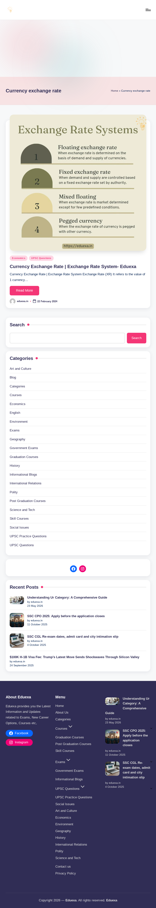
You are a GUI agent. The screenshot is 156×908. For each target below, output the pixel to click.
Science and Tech (22, 510)
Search (17, 324)
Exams (15, 430)
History (15, 465)
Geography (17, 439)
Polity (14, 492)
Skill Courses (19, 518)
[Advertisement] (78, 48)
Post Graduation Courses (28, 501)
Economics (18, 258)
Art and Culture (20, 369)
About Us (61, 712)
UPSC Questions (41, 258)
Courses (16, 395)
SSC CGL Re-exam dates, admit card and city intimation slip (72, 636)
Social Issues (19, 527)
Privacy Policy (65, 873)
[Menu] (148, 10)
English (15, 413)
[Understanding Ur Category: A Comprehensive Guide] (17, 600)
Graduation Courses (24, 457)
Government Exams (24, 448)
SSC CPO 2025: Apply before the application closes (67, 616)
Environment (19, 421)
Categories (17, 386)
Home (114, 90)
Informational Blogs (23, 474)
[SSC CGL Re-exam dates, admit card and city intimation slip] (17, 640)
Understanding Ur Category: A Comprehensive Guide (67, 597)
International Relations (25, 483)
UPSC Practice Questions (28, 536)
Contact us (63, 866)
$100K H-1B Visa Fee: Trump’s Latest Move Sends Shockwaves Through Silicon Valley (74, 657)
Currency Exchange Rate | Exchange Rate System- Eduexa (73, 266)
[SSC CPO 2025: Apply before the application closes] (17, 620)
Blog (13, 377)
